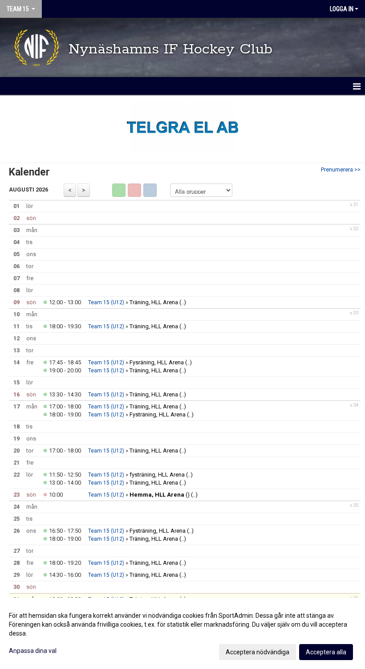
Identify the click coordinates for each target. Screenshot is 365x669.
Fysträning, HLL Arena (158, 414)
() (160, 494)
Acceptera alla (326, 652)
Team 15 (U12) (106, 302)
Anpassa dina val (33, 650)
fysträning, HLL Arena (157, 474)
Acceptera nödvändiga (257, 652)
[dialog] (182, 633)
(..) (182, 302)
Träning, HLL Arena (154, 302)
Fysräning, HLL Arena (157, 362)
